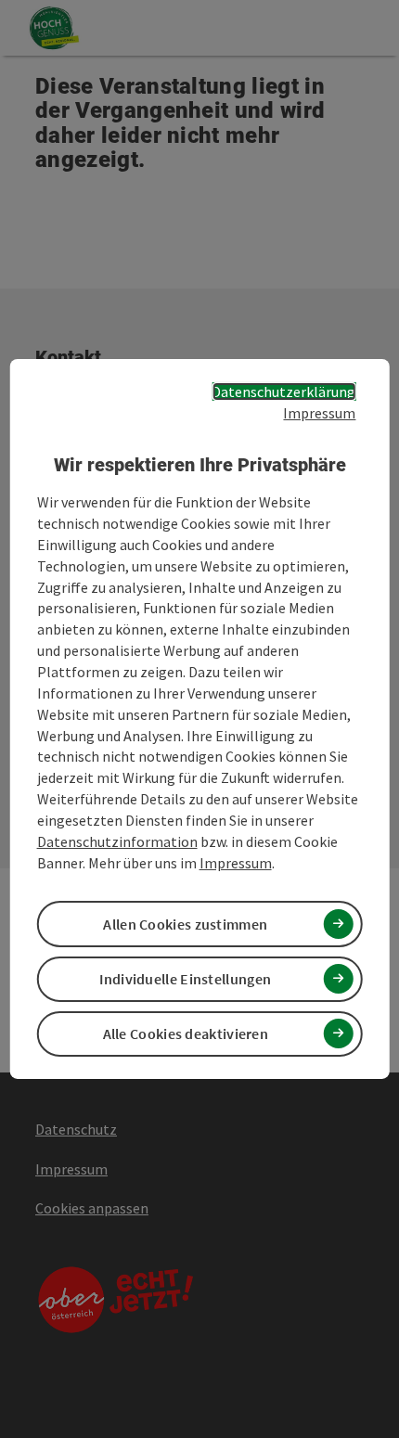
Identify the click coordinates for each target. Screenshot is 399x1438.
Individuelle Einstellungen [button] (185, 978)
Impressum (319, 413)
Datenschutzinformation (117, 841)
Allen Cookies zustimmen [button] (185, 924)
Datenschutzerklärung (283, 391)
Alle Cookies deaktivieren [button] (186, 1033)
